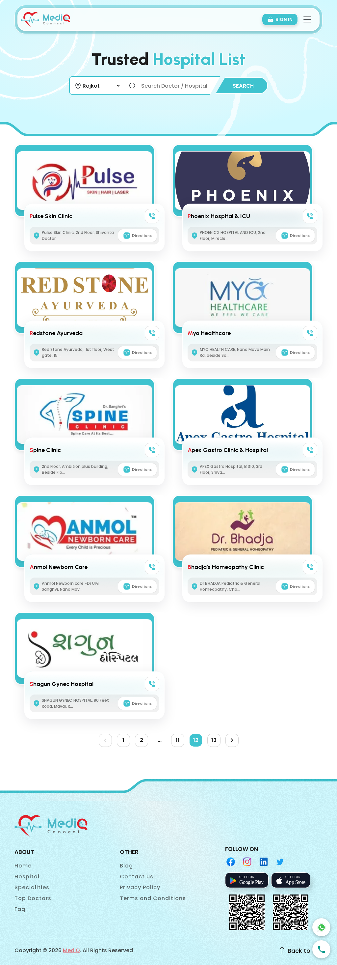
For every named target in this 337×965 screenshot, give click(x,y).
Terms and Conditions (153, 898)
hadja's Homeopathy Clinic (226, 567)
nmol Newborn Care (59, 567)
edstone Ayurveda (56, 333)
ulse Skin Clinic (51, 216)
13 (214, 740)
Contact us (136, 876)
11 (178, 740)
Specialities (31, 887)
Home (23, 865)
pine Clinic (45, 450)
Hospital (26, 876)
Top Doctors (32, 898)
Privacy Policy (140, 887)
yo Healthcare (209, 333)
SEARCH (243, 86)
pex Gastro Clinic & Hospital (228, 450)
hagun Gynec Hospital (61, 684)
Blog (126, 865)
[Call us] (321, 949)
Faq (19, 909)
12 (195, 740)
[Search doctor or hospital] (132, 85)
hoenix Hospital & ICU (219, 216)
